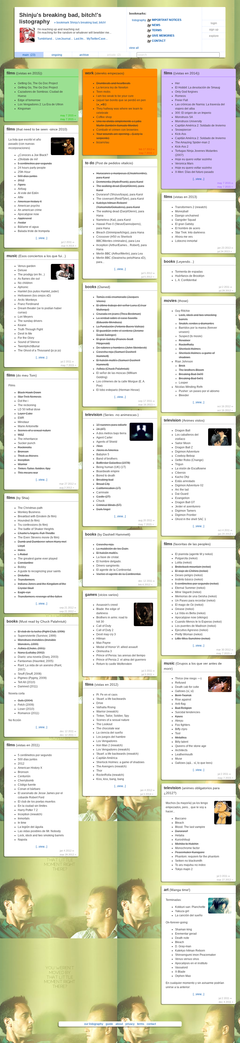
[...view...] (41, 238)
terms (140, 1024)
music (36, 256)
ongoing (58, 55)
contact (151, 1024)
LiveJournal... (65, 38)
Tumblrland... (47, 38)
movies (176, 301)
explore (214, 36)
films (24, 73)
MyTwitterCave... (97, 38)
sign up (213, 29)
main (28, 55)
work (104, 73)
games (101, 595)
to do (109, 163)
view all (134, 47)
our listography (93, 1024)
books (36, 621)
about (119, 1024)
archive (84, 55)
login (214, 23)
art (177, 890)
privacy (130, 1024)
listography (139, 20)
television (112, 415)
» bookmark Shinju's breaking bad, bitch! (80, 22)
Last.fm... (80, 38)
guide (109, 1024)
